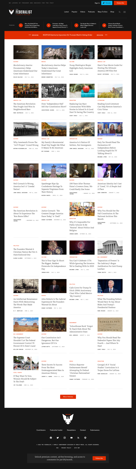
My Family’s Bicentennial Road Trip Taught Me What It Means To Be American (53, 145)
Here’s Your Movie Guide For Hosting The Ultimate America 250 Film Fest (110, 68)
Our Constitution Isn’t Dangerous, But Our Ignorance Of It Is (51, 340)
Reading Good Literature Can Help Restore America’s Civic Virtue (110, 107)
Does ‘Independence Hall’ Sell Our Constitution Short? (54, 105)
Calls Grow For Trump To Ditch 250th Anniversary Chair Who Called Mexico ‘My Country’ (80, 292)
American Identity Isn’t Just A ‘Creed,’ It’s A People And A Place (110, 186)
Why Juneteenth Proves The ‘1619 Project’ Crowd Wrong (25, 143)
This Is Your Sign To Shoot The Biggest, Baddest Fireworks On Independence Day (54, 264)
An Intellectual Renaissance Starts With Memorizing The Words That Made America (25, 303)
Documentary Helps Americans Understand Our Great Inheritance (25, 69)
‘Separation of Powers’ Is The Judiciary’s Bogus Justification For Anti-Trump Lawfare (110, 264)
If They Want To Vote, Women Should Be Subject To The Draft (24, 379)
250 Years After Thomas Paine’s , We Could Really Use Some (80, 186)
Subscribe (120, 3)
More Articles (68, 397)
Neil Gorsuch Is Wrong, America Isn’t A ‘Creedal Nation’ (23, 186)
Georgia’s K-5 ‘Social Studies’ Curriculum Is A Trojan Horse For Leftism (108, 367)
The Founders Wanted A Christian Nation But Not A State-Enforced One (25, 252)
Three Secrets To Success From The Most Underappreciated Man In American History (53, 368)
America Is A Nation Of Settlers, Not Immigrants (80, 143)
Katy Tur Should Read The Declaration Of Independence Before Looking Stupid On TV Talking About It (109, 148)
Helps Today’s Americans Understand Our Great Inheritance (54, 69)
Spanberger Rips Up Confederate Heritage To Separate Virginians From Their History (53, 187)
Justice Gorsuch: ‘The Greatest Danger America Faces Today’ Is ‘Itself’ (52, 214)
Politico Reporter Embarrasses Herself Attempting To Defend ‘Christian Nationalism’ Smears (79, 370)
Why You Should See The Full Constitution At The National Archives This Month (108, 215)
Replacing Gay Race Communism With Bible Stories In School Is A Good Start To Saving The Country (81, 108)
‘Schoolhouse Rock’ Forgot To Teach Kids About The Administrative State (81, 329)
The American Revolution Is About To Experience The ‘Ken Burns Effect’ (25, 214)
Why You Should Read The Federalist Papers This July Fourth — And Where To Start (109, 341)
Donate (108, 3)
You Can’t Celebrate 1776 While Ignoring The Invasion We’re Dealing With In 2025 (81, 263)
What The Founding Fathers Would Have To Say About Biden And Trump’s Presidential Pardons (110, 303)
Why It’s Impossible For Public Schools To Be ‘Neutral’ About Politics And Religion (81, 226)
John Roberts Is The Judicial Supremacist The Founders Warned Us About (54, 302)
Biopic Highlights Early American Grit (81, 68)
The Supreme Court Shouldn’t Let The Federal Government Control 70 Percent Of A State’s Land (24, 341)
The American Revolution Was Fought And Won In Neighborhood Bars (24, 107)
